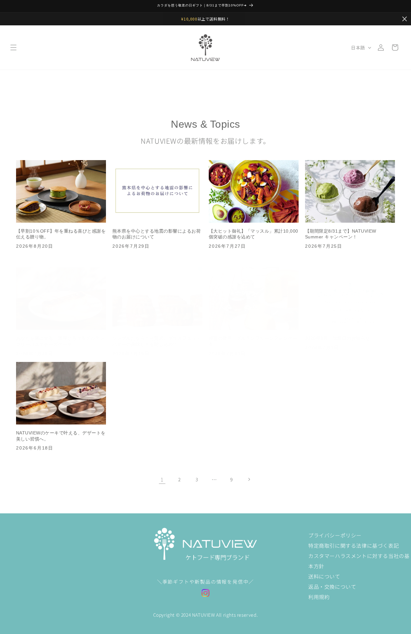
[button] (13, 47)
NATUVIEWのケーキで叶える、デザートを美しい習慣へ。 (61, 435)
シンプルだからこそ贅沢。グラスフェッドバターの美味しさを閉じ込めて (156, 341)
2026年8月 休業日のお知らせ (337, 338)
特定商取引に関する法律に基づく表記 (353, 545)
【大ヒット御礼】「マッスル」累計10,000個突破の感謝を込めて (253, 234)
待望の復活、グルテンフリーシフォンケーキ (253, 341)
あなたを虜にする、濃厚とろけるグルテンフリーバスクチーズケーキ (60, 341)
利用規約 (318, 597)
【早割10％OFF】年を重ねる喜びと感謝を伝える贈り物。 (61, 234)
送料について (324, 576)
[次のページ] (249, 479)
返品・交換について (332, 586)
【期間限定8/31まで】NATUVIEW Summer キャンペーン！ (340, 234)
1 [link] (162, 479)
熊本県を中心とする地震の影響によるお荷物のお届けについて (156, 234)
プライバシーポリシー (335, 535)
